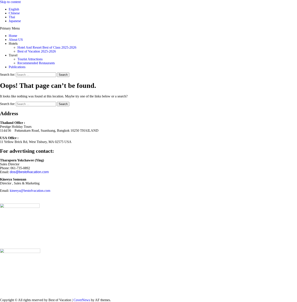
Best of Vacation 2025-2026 (36, 51)
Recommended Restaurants (36, 63)
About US (16, 39)
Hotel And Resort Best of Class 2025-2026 (46, 47)
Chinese (14, 13)
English (14, 9)
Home (13, 36)
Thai (12, 17)
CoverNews (81, 300)
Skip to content (10, 2)
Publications (17, 67)
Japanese (15, 21)
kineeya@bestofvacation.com (30, 190)
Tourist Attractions (30, 59)
